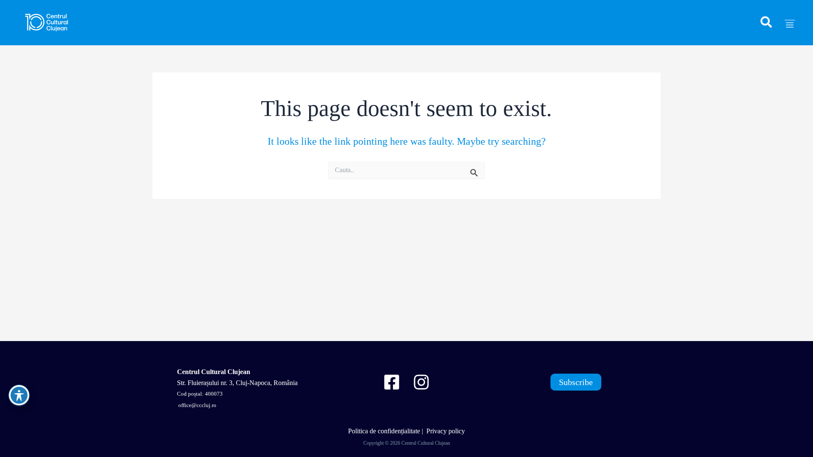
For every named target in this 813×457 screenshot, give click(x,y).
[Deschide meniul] (789, 20)
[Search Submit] (474, 172)
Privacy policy (445, 431)
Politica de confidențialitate (384, 431)
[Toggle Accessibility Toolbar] (19, 395)
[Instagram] (421, 382)
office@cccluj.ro (196, 405)
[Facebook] (391, 382)
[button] (766, 26)
